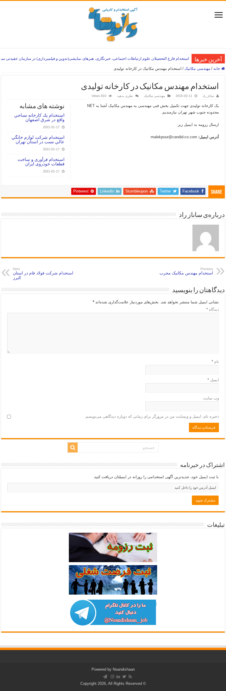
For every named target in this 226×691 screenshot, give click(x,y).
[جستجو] (73, 447)
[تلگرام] (105, 676)
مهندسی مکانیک (197, 68)
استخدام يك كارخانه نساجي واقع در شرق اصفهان (39, 117)
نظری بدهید (125, 96)
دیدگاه (212, 309)
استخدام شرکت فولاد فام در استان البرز (43, 273)
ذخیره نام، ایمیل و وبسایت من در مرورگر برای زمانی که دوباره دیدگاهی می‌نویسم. (151, 416)
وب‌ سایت (211, 398)
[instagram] (112, 676)
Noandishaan (124, 669)
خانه (217, 68)
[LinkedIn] (118, 676)
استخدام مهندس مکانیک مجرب (186, 271)
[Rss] (130, 676)
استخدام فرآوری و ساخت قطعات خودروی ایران (41, 161)
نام (215, 361)
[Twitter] (124, 676)
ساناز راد (208, 96)
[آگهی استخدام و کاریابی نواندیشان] (113, 23)
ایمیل (213, 380)
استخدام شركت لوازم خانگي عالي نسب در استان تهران (37, 139)
